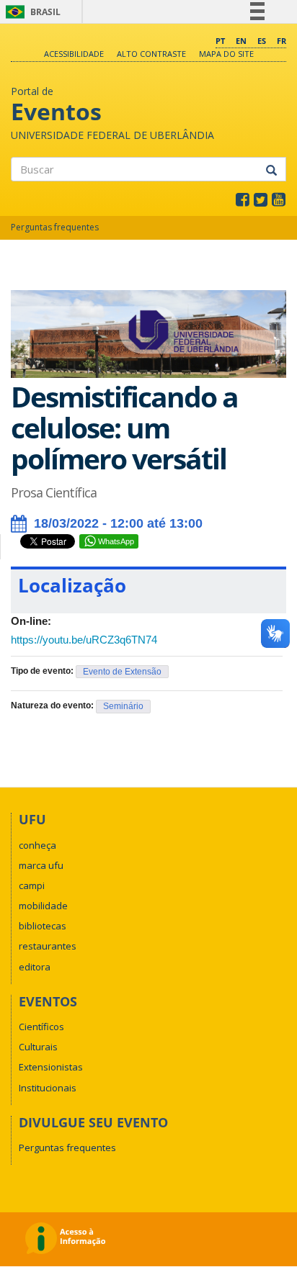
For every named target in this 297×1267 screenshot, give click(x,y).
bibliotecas (42, 925)
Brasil (30, 12)
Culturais (38, 1046)
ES (261, 40)
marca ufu (41, 865)
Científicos (41, 1026)
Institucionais (47, 1087)
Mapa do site (226, 53)
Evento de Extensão (122, 672)
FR (281, 40)
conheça (37, 845)
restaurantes (47, 945)
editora (34, 966)
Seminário (123, 706)
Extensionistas (51, 1066)
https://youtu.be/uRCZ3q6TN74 (84, 640)
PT (220, 40)
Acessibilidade (74, 53)
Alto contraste (151, 53)
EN (241, 40)
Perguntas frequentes (55, 227)
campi (32, 885)
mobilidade (43, 905)
